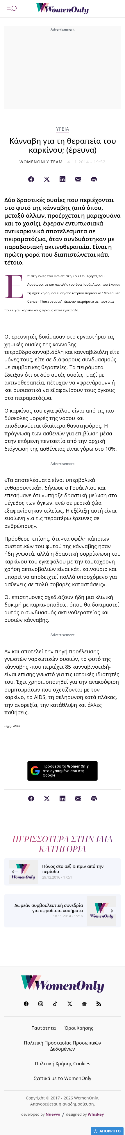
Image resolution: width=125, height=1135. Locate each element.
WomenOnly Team (41, 161)
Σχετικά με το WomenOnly (62, 1078)
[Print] (94, 179)
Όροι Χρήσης (79, 1028)
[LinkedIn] (62, 179)
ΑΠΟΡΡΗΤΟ (110, 1131)
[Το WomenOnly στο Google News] (84, 1004)
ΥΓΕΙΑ (62, 129)
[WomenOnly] (62, 8)
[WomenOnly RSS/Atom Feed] (99, 1004)
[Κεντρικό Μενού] (11, 8)
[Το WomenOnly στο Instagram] (40, 1004)
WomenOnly (62, 984)
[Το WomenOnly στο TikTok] (55, 1004)
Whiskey (96, 1114)
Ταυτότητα (44, 1028)
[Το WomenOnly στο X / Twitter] (69, 1004)
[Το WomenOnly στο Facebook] (26, 1004)
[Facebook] (31, 179)
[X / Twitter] (47, 179)
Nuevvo (53, 1114)
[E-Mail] (78, 179)
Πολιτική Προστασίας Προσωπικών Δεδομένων (62, 1046)
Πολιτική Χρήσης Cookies (62, 1063)
